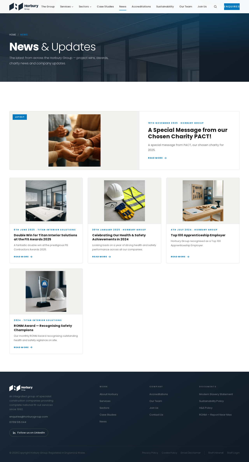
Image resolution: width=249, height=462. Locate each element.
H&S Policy (205, 408)
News (122, 6)
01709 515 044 (17, 422)
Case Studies (105, 6)
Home (12, 34)
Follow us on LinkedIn (31, 432)
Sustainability (165, 6)
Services (65, 6)
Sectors (84, 6)
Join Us (202, 6)
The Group (48, 6)
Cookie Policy (169, 452)
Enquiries (232, 6)
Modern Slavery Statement (216, 394)
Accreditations (141, 6)
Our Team (185, 6)
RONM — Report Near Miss (215, 415)
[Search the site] (215, 6)
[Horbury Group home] (23, 7)
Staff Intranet (216, 452)
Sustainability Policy (211, 401)
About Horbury (109, 394)
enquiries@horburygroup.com (28, 416)
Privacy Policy (150, 452)
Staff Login (233, 452)
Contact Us (156, 415)
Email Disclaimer (191, 452)
